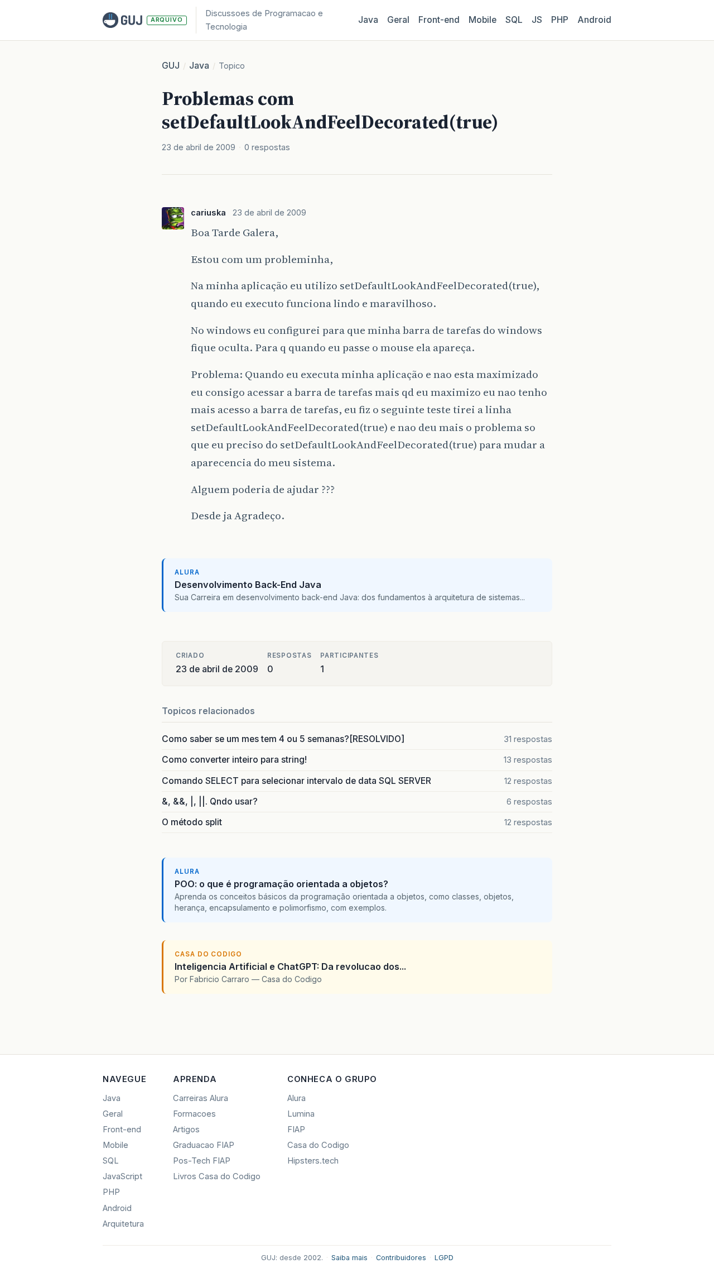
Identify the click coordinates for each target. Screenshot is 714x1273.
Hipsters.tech (313, 1161)
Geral (398, 20)
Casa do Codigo (318, 1145)
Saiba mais (349, 1257)
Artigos (186, 1129)
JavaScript (122, 1176)
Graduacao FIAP (203, 1145)
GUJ (171, 65)
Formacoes (194, 1114)
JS (537, 20)
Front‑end (439, 20)
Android (594, 20)
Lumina (301, 1114)
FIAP (296, 1129)
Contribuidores (401, 1257)
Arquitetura (123, 1224)
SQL (514, 20)
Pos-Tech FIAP (201, 1161)
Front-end (122, 1129)
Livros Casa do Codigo (216, 1176)
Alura (296, 1098)
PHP (559, 20)
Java (368, 20)
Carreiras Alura (200, 1098)
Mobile (482, 20)
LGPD (444, 1257)
